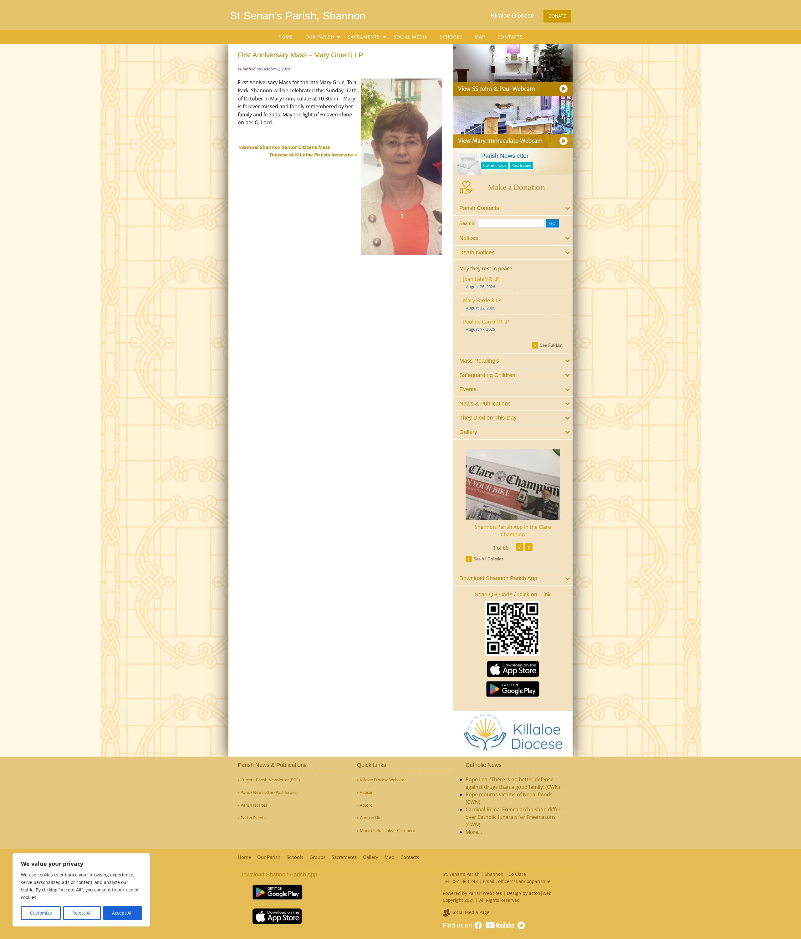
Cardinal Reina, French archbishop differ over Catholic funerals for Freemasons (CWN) (513, 817)
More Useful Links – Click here (387, 831)
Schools (451, 37)
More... (474, 832)
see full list (551, 345)
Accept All (122, 913)
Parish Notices (254, 805)
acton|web (540, 893)
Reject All (82, 913)
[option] (513, 493)
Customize (41, 913)
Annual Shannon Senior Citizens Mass (286, 147)
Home (285, 37)
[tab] (513, 208)
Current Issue (495, 165)
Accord (366, 805)
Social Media (410, 37)
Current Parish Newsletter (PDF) (270, 780)
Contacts (510, 37)
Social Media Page (469, 912)
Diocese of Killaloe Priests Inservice (311, 154)
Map (480, 37)
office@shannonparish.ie (524, 881)
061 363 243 (465, 881)
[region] (81, 889)
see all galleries (488, 559)
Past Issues (521, 165)
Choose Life (370, 818)
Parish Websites (485, 893)
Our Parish (319, 37)
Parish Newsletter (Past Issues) (269, 792)
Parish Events (253, 818)
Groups (317, 857)
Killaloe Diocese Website (382, 780)
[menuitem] (285, 37)
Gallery (370, 857)
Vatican (367, 792)
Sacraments (364, 37)
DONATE (557, 15)
